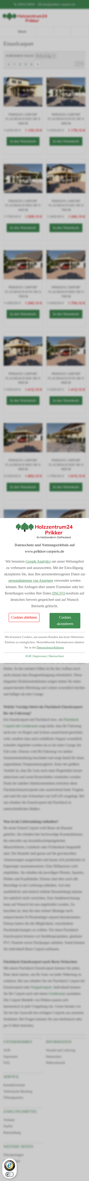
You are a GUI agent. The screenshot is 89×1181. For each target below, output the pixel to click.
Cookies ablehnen (24, 617)
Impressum (40, 656)
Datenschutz (56, 656)
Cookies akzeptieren (65, 620)
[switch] (9, 1174)
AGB (28, 656)
